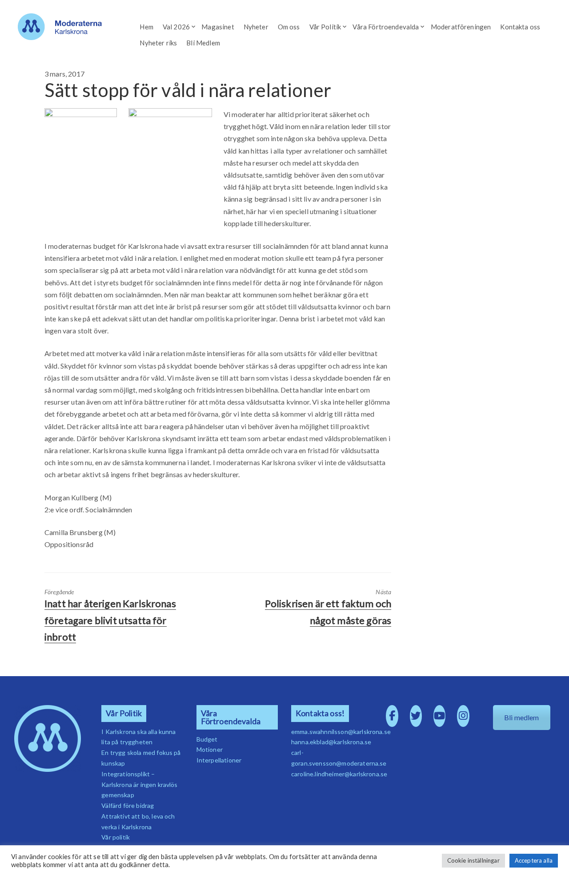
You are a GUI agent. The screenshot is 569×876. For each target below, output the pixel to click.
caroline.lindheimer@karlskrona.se (339, 774)
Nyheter (256, 27)
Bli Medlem (203, 43)
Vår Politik (325, 27)
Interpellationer (219, 760)
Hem (146, 27)
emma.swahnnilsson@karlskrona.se (341, 731)
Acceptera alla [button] (534, 860)
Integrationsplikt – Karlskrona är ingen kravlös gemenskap (139, 784)
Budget (207, 739)
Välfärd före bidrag (127, 805)
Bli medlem (521, 717)
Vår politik (115, 837)
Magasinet (217, 27)
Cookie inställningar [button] (473, 860)
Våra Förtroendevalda (386, 27)
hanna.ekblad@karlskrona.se (331, 742)
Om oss (289, 27)
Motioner (209, 749)
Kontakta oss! (320, 713)
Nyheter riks (158, 43)
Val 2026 (176, 27)
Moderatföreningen (461, 27)
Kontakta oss (520, 27)
